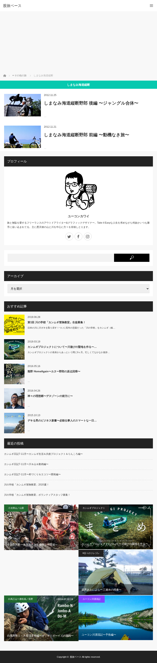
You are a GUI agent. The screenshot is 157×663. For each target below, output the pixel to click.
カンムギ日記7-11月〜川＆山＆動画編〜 (26, 464)
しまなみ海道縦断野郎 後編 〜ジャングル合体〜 (91, 103)
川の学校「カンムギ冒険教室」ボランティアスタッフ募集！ (37, 494)
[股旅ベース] (72, 6)
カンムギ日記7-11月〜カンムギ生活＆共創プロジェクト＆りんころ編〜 (43, 454)
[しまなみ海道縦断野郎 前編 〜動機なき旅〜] (22, 137)
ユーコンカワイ (78, 216)
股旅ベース (75, 657)
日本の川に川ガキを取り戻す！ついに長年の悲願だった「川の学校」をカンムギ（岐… (71, 327)
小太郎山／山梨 (16, 508)
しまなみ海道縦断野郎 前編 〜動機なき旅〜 (86, 134)
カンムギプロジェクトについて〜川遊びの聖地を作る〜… (62, 346)
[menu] (151, 5)
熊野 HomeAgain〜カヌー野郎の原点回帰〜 (54, 371)
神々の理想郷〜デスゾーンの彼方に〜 (50, 395)
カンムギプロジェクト (94, 508)
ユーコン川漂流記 (92, 599)
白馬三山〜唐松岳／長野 (20, 599)
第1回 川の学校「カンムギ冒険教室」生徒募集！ (57, 322)
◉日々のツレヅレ (91, 553)
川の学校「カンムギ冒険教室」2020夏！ (26, 484)
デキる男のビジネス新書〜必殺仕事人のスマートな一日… (62, 420)
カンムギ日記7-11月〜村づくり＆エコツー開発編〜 (32, 474)
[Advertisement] (78, 42)
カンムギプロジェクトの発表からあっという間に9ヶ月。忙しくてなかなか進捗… (69, 352)
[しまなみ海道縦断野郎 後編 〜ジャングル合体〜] (22, 105)
